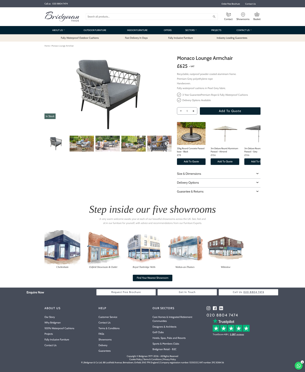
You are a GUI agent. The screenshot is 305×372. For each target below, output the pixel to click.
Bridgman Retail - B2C (164, 349)
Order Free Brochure (230, 3)
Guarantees (104, 350)
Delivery (102, 345)
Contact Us (250, 3)
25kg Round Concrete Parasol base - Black (190, 150)
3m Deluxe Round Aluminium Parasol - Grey (258, 150)
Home (47, 45)
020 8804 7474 (222, 315)
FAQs (101, 333)
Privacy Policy (169, 359)
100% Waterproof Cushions (59, 328)
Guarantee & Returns (190, 191)
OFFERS (168, 30)
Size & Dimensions (189, 174)
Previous (48, 143)
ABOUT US (57, 30)
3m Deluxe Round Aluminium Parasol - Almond (224, 150)
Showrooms (105, 339)
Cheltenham (62, 267)
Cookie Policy (135, 359)
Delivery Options (188, 182)
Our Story (49, 317)
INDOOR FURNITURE (137, 30)
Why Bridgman (52, 322)
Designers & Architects (164, 326)
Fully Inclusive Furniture (56, 339)
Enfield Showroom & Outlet (103, 267)
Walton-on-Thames (184, 267)
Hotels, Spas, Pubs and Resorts (169, 337)
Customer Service (107, 317)
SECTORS (190, 30)
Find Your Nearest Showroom (152, 277)
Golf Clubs (158, 332)
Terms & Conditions (109, 328)
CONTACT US (243, 30)
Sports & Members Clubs (165, 343)
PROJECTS (216, 30)
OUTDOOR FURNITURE (95, 30)
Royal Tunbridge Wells (144, 267)
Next (167, 143)
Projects (48, 333)
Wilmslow (225, 267)
